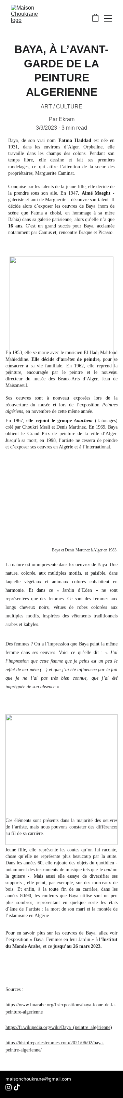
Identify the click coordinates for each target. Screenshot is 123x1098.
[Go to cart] (95, 18)
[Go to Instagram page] (8, 1087)
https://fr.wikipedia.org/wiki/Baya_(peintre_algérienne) (58, 1027)
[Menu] (108, 18)
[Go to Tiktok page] (16, 1087)
